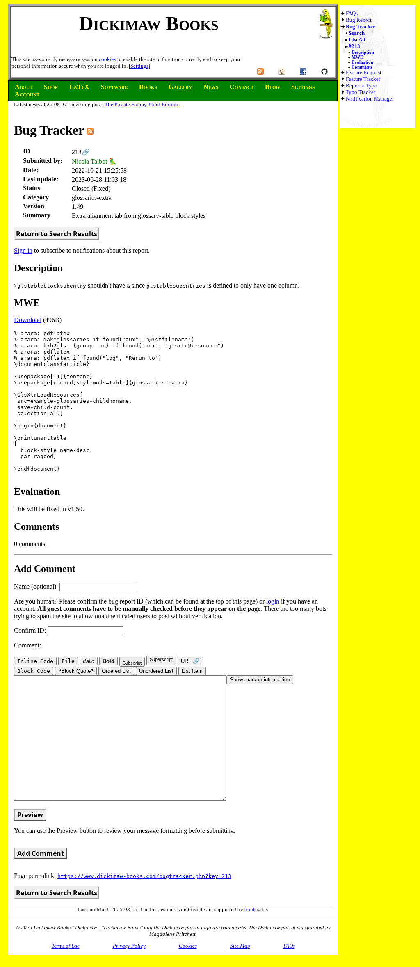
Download (27, 319)
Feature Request (363, 72)
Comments (362, 66)
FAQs (352, 13)
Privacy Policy (129, 946)
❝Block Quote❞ (76, 671)
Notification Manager (370, 99)
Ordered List (116, 671)
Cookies (188, 946)
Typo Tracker (360, 92)
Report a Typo (361, 85)
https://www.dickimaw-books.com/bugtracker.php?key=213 (144, 876)
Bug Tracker (360, 26)
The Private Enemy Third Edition (141, 104)
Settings (139, 66)
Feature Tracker (363, 79)
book (250, 909)
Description (363, 52)
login (272, 601)
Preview (30, 814)
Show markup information (260, 680)
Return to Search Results (56, 233)
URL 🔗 (190, 661)
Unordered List (156, 671)
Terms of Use (66, 946)
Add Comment (40, 853)
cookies (107, 59)
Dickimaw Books (149, 23)
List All (357, 40)
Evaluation (362, 61)
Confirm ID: (31, 630)
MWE (357, 57)
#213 (354, 46)
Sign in (23, 250)
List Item (192, 671)
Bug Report (359, 20)
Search (357, 33)
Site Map (240, 946)
